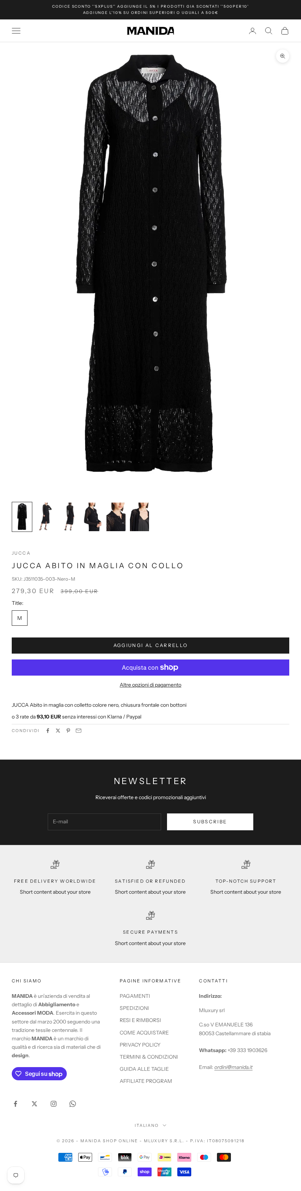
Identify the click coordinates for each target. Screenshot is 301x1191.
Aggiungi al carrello (150, 645)
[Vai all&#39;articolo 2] (45, 517)
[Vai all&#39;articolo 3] (69, 517)
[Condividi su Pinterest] (68, 731)
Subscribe (210, 821)
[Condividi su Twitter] (58, 731)
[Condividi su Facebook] (48, 731)
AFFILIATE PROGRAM (146, 1081)
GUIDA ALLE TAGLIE (144, 1069)
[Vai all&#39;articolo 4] (92, 517)
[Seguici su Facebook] (15, 1103)
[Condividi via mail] (78, 731)
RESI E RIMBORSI (140, 1020)
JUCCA (21, 553)
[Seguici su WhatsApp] (72, 1103)
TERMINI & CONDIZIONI (149, 1057)
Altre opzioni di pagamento (150, 684)
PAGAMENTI (135, 996)
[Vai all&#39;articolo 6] (139, 517)
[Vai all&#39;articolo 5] (116, 517)
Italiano (147, 1125)
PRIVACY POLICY (140, 1044)
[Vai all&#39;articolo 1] (22, 517)
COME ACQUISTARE (144, 1032)
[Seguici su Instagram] (53, 1103)
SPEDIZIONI (134, 1008)
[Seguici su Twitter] (34, 1103)
